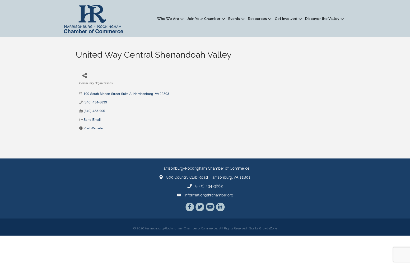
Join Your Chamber (203, 19)
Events (234, 19)
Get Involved (286, 19)
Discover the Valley (322, 19)
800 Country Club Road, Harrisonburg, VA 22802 (208, 177)
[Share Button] (84, 75)
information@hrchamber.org (209, 195)
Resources (257, 19)
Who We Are (168, 19)
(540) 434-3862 (209, 186)
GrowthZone (268, 228)
